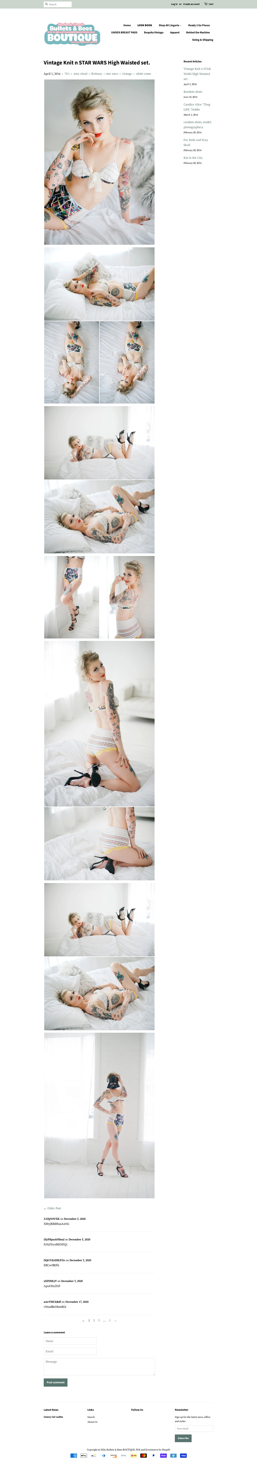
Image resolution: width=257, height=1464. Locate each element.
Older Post (54, 1208)
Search (91, 1417)
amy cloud (80, 74)
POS (138, 1449)
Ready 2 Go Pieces (199, 25)
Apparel (175, 32)
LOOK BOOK (144, 25)
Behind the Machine (198, 32)
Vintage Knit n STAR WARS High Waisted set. (197, 74)
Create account (191, 4)
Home (127, 25)
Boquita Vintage (153, 32)
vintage (127, 74)
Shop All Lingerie (169, 25)
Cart (211, 4)
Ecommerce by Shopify (157, 1449)
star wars (112, 74)
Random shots (193, 92)
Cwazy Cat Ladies (53, 1417)
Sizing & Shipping (202, 40)
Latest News (51, 1410)
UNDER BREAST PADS (124, 32)
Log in (174, 4)
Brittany (96, 74)
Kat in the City (193, 158)
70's (67, 74)
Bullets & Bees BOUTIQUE (120, 1449)
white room (143, 74)
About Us (92, 1421)
